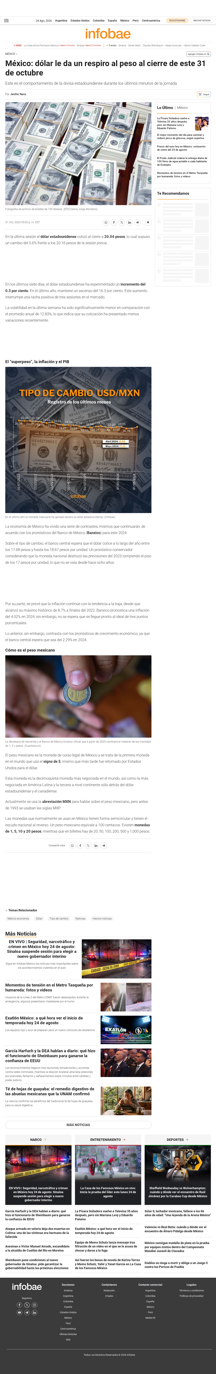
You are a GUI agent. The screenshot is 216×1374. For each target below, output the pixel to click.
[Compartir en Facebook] (114, 222)
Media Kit (150, 1317)
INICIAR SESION (201, 20)
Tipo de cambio (59, 918)
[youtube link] (19, 1312)
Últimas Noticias (68, 1334)
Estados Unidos (80, 20)
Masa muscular (173, 45)
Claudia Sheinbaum (153, 45)
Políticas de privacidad (191, 1296)
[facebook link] (19, 1305)
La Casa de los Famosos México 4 (49, 45)
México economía (18, 918)
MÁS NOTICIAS (78, 1125)
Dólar (39, 918)
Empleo (109, 1296)
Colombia (98, 20)
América (68, 1290)
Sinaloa (89, 45)
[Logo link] (108, 33)
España (112, 20)
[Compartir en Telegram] (137, 222)
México (124, 20)
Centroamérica (151, 20)
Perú (135, 20)
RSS (68, 1339)
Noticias (80, 918)
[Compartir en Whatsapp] (106, 222)
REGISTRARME (177, 20)
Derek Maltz (134, 45)
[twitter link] (27, 1305)
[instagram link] (34, 1305)
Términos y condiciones (191, 1290)
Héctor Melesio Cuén (194, 45)
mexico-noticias (102, 918)
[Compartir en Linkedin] (129, 222)
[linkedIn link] (34, 1312)
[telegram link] (27, 1312)
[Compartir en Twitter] (122, 222)
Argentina (61, 20)
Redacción (109, 1290)
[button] (6, 20)
